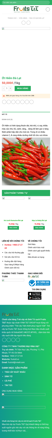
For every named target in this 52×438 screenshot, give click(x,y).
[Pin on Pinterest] (22, 102)
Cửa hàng (23, 18)
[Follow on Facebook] (4, 340)
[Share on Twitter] (13, 102)
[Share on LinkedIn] (31, 102)
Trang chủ (12, 18)
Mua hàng (22, 88)
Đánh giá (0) (7, 119)
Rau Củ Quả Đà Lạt (36, 18)
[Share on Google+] (27, 102)
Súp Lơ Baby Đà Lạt (39, 220)
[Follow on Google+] (18, 340)
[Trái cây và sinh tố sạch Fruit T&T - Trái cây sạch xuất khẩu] (26, 9)
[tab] (26, 114)
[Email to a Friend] (18, 102)
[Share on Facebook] (9, 102)
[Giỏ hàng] (48, 9)
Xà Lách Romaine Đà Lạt (13, 220)
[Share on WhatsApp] (4, 102)
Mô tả (4, 114)
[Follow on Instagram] (9, 340)
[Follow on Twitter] (13, 340)
